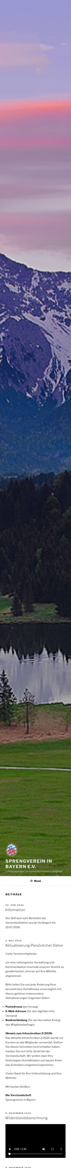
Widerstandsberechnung (26, 1118)
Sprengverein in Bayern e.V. (28, 863)
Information (15, 910)
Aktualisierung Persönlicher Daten (34, 945)
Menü (37, 880)
